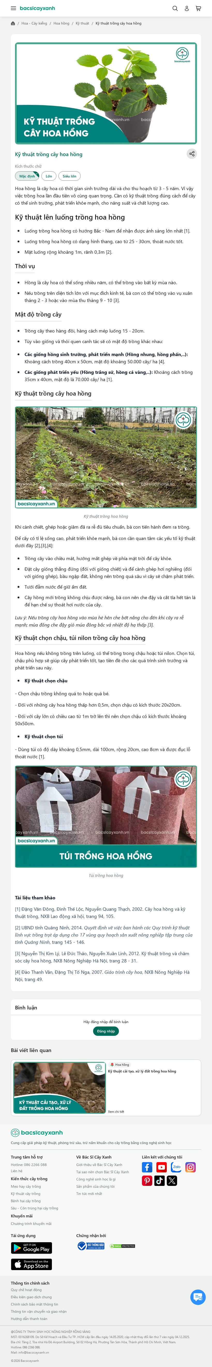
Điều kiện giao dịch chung (31, 1296)
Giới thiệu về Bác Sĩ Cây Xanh (99, 1164)
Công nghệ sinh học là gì (96, 1179)
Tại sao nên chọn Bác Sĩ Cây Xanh (102, 1171)
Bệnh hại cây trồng (26, 1200)
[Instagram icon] (190, 1167)
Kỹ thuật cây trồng (25, 1193)
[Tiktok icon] (159, 1181)
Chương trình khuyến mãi (31, 1223)
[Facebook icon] (147, 1167)
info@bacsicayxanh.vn (33, 1352)
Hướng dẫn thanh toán (29, 1318)
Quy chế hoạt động (26, 1289)
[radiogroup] (106, 176)
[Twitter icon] (172, 1181)
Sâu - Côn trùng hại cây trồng (34, 1208)
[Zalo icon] (176, 1167)
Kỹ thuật (82, 23)
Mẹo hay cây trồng (26, 1186)
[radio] (27, 176)
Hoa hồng (61, 23)
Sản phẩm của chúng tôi (95, 1186)
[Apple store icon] (31, 1264)
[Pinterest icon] (147, 1181)
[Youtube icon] (161, 1167)
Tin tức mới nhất (89, 1193)
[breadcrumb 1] (13, 23)
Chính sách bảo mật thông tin (34, 1304)
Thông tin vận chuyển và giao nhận (39, 1311)
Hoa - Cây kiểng (34, 23)
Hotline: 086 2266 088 (29, 1164)
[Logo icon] (37, 8)
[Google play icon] (31, 1248)
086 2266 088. (31, 1347)
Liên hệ (16, 1170)
